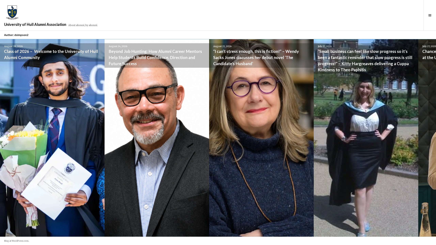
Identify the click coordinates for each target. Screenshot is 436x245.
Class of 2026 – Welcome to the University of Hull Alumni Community (51, 54)
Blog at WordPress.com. (16, 241)
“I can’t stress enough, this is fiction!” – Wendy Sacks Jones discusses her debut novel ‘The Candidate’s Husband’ (256, 57)
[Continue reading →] (52, 138)
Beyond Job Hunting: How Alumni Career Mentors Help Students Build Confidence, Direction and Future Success (155, 57)
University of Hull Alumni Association (35, 24)
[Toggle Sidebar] (430, 15)
